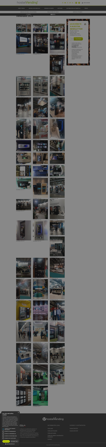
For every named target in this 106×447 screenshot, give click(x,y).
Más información (5, 426)
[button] (10, 444)
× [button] (18, 412)
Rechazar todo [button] (14, 441)
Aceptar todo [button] (6, 441)
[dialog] (53, 223)
